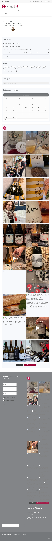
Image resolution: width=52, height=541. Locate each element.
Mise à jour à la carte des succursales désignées (14, 49)
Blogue (18, 10)
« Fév (4, 119)
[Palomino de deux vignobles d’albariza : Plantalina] (37, 328)
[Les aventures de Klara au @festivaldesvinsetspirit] (14, 166)
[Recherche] (22, 525)
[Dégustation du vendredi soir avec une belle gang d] (14, 351)
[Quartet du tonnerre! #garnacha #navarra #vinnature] (14, 235)
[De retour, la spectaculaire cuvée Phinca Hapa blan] (37, 258)
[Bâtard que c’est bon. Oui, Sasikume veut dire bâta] (14, 142)
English (5, 13)
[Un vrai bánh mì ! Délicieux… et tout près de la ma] (14, 305)
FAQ (39, 10)
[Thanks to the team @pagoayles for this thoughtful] (14, 328)
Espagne (25, 67)
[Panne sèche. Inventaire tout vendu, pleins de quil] (37, 305)
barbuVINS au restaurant (9, 46)
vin (17, 71)
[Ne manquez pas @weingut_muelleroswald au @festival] (14, 189)
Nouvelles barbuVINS (9, 400)
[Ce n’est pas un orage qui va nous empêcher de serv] (37, 351)
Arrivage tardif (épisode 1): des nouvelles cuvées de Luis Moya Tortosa (19, 53)
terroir (38, 67)
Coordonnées (45, 10)
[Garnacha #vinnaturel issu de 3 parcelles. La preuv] (37, 235)
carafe (19, 67)
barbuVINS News (8, 399)
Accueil (5, 10)
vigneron (6, 71)
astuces (13, 67)
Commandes (32, 10)
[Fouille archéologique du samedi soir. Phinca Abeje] (37, 212)
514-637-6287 (47, 1)
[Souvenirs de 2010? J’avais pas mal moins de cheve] (37, 142)
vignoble (12, 71)
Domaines (11, 10)
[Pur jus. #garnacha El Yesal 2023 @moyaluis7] (14, 258)
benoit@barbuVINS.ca (37, 1)
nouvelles (32, 67)
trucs (44, 67)
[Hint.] (14, 281)
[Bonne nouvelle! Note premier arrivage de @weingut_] (14, 212)
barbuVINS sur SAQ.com (8, 43)
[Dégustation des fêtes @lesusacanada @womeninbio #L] (37, 281)
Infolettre (24, 10)
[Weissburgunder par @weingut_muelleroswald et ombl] (37, 189)
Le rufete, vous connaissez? (9, 56)
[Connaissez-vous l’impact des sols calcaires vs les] (37, 166)
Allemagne (6, 67)
